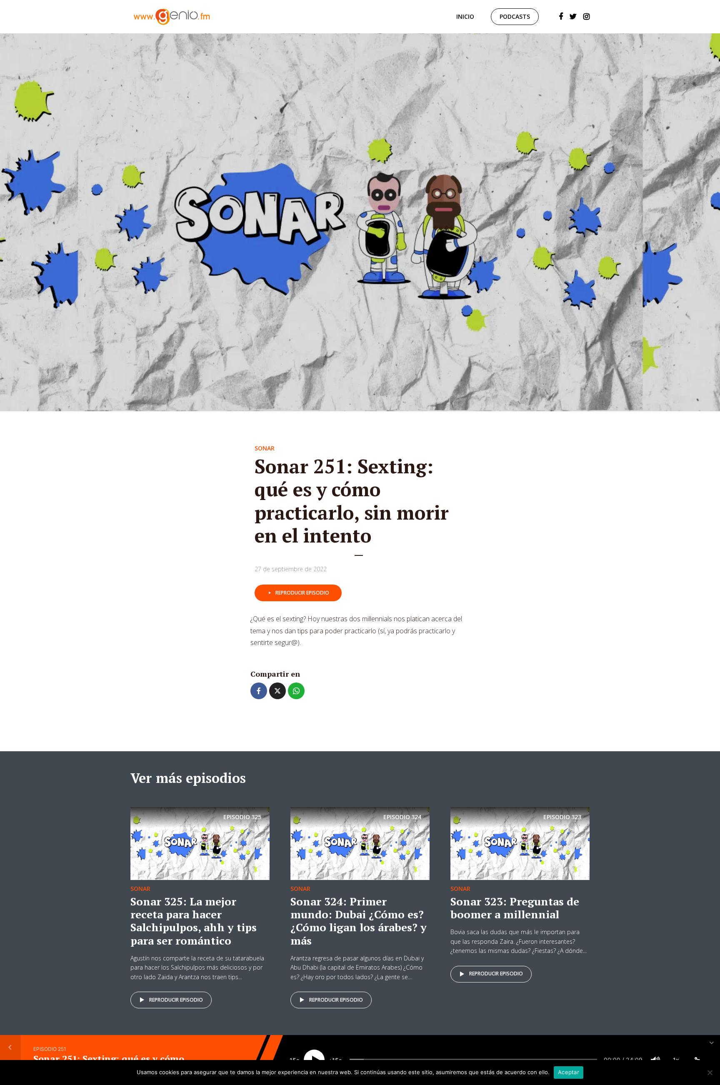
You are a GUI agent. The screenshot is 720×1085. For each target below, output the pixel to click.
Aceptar (568, 1072)
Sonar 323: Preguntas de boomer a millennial (514, 907)
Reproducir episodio (302, 592)
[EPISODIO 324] (360, 843)
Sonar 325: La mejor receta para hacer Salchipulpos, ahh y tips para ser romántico (193, 921)
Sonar (265, 448)
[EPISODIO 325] (200, 843)
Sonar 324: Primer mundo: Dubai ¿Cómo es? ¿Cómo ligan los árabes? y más (358, 921)
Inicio (465, 16)
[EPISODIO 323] (520, 843)
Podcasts (515, 16)
